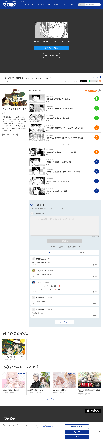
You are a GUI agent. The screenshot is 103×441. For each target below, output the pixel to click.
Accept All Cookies (77, 437)
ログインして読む (51, 48)
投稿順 (82, 252)
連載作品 (55, 4)
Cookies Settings (76, 426)
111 (96, 291)
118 (96, 276)
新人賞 (27, 4)
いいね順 (47, 252)
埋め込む (95, 81)
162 (96, 264)
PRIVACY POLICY (48, 427)
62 (96, 303)
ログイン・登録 (68, 4)
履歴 (49, 4)
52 (96, 315)
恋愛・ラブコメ (6, 134)
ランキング (41, 4)
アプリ (33, 4)
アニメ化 (15, 134)
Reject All (77, 432)
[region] (51, 431)
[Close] (100, 431)
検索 (99, 4)
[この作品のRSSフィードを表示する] (100, 81)
